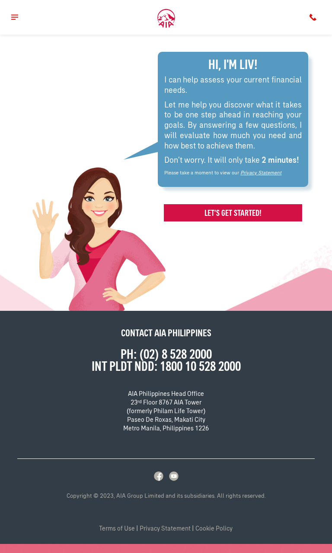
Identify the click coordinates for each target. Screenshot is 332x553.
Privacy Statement (260, 173)
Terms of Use (117, 528)
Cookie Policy (214, 528)
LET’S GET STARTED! (233, 213)
